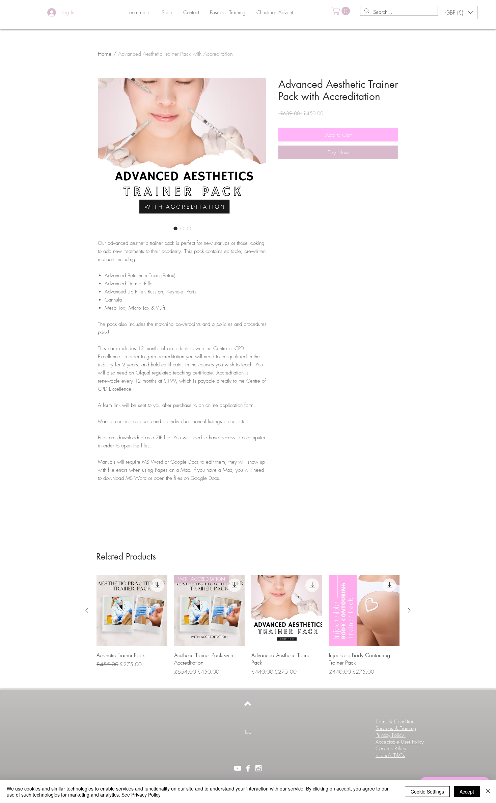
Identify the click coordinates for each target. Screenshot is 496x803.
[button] (167, 12)
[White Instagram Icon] (258, 768)
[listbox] (459, 12)
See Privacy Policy (141, 794)
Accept (467, 791)
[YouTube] (237, 768)
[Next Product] (409, 610)
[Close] (488, 791)
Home (104, 53)
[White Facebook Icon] (248, 768)
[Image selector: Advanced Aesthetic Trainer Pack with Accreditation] (175, 228)
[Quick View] (132, 610)
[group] (248, 629)
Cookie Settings (427, 791)
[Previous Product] (87, 610)
